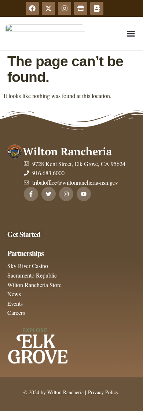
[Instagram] (64, 8)
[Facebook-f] (31, 194)
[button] (131, 33)
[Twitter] (48, 194)
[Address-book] (96, 8)
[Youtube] (84, 194)
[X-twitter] (48, 8)
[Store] (80, 8)
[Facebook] (32, 8)
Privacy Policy (102, 392)
